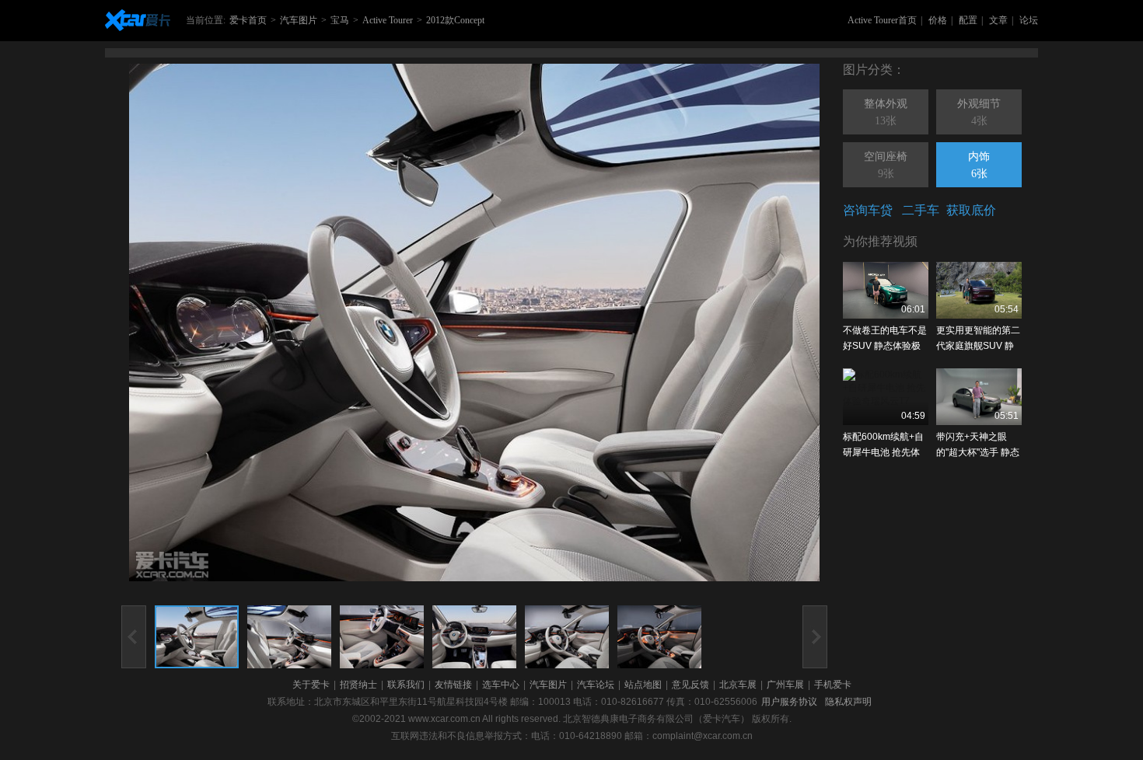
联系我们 (406, 684)
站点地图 (643, 684)
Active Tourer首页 (882, 20)
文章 (998, 20)
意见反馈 (690, 684)
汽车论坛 (595, 684)
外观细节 (979, 112)
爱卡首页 (248, 20)
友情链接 (453, 684)
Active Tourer (387, 20)
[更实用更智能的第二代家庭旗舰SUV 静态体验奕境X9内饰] (979, 290)
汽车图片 (298, 20)
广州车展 (785, 684)
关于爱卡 (311, 684)
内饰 (979, 165)
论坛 (1028, 20)
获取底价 (971, 210)
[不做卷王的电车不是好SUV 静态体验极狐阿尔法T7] (885, 290)
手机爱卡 (832, 684)
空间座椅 (885, 165)
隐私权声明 (848, 701)
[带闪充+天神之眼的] (979, 396)
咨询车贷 (868, 210)
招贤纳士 (358, 684)
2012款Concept (455, 20)
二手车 (920, 210)
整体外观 (885, 112)
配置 (968, 20)
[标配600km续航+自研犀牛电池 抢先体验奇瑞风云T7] (885, 396)
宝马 (339, 20)
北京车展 (738, 684)
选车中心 (500, 684)
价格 (937, 20)
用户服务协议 (789, 701)
